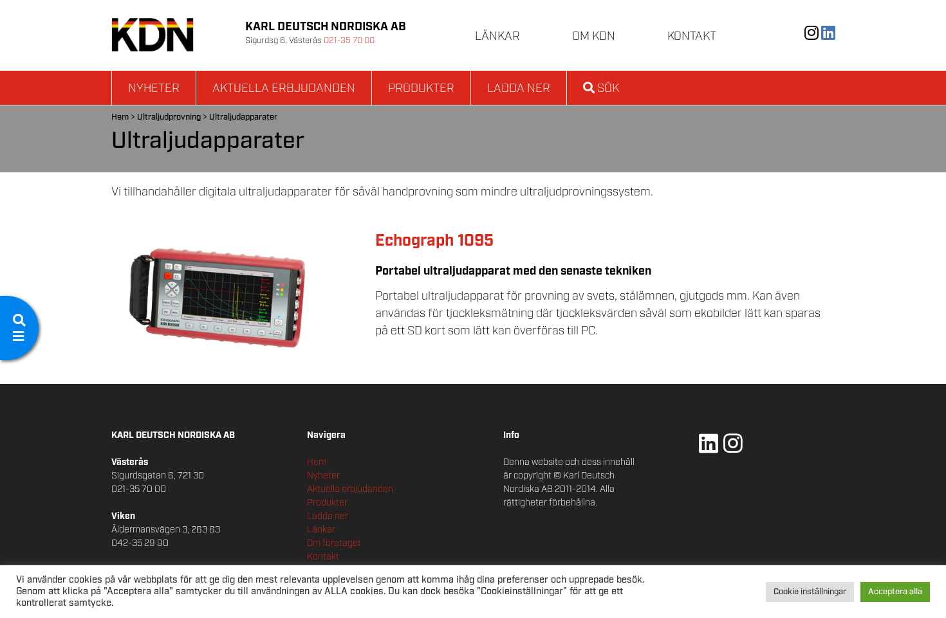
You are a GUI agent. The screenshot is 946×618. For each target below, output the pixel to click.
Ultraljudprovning (169, 117)
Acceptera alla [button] (895, 591)
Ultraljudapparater (243, 117)
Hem (120, 117)
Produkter (421, 88)
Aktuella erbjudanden (283, 88)
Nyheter (154, 88)
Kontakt (691, 36)
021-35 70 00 (349, 40)
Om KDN (593, 36)
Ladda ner (518, 88)
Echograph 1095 (434, 240)
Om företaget (334, 543)
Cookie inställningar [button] (810, 591)
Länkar (497, 36)
